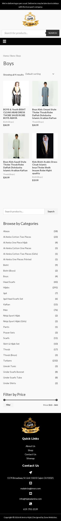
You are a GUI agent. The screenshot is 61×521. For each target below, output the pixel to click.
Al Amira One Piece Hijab (15, 242)
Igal (5, 293)
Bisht (6, 265)
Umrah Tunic (9, 366)
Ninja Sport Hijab (11, 315)
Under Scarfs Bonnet (13, 371)
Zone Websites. (50, 517)
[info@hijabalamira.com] (30, 493)
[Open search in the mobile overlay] (30, 33)
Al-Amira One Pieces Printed (17, 259)
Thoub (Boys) (10, 355)
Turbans (7, 360)
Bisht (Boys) (9, 270)
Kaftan (6, 304)
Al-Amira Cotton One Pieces (17, 248)
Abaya (6, 231)
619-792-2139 (30, 509)
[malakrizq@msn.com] (30, 483)
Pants (6, 327)
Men (5, 310)
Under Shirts (9, 383)
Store (12, 56)
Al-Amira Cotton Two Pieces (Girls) (20, 253)
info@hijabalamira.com (31, 498)
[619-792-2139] (30, 503)
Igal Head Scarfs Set (13, 298)
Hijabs (6, 287)
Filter (8, 405)
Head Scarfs (9, 282)
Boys (5, 276)
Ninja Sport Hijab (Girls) (14, 321)
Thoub (6, 349)
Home (6, 56)
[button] (4, 41)
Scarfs (6, 338)
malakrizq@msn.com (30, 488)
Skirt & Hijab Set (11, 343)
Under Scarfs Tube (12, 377)
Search (51, 211)
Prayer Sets (9, 332)
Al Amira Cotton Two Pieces (17, 236)
